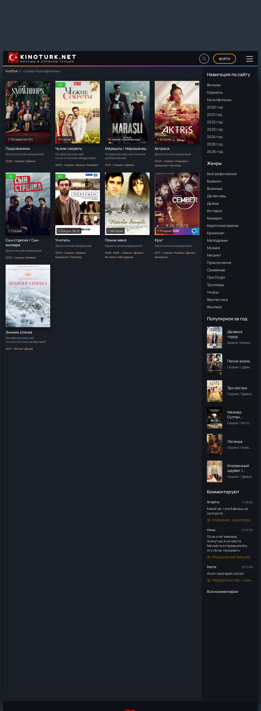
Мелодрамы (217, 240)
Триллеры (215, 284)
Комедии (214, 218)
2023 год (215, 129)
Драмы (213, 203)
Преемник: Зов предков (232, 520)
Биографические (222, 173)
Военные (214, 188)
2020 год (215, 107)
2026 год (215, 151)
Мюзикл (214, 255)
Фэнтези (214, 306)
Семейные (216, 269)
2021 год (214, 114)
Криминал (215, 232)
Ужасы (212, 292)
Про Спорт (216, 277)
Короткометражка (222, 225)
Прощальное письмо (231, 557)
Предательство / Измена (232, 580)
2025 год (215, 144)
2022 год (215, 121)
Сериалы (215, 92)
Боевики (214, 181)
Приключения (219, 262)
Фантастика (217, 299)
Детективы (216, 195)
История (214, 210)
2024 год (215, 136)
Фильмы (214, 84)
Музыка (213, 247)
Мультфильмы (219, 99)
